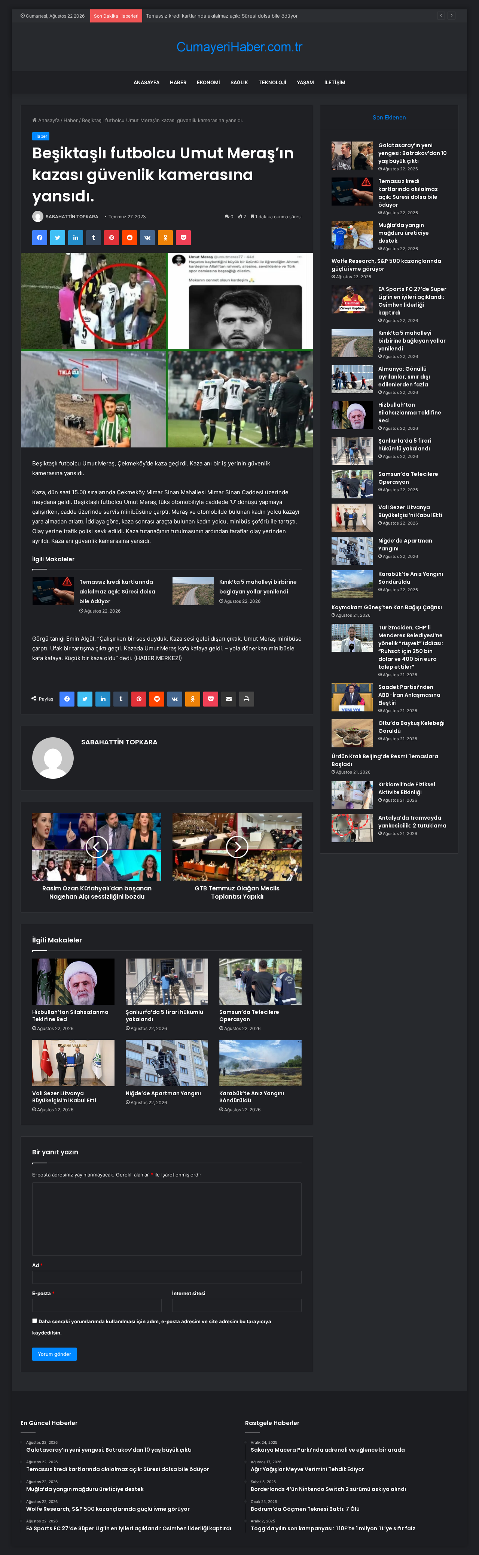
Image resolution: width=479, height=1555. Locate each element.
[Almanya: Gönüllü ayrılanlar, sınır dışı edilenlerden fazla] (352, 379)
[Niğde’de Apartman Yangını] (167, 1063)
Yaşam (305, 82)
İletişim (334, 82)
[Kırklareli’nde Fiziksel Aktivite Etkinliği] (352, 795)
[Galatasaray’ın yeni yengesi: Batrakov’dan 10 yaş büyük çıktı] (352, 156)
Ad (37, 1265)
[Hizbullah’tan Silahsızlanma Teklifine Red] (73, 982)
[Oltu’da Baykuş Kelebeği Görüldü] (352, 733)
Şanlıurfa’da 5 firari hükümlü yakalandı (164, 1015)
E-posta (43, 1293)
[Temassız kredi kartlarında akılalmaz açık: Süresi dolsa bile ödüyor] (53, 591)
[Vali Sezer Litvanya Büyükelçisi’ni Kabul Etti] (73, 1063)
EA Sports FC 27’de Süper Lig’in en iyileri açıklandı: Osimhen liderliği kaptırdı (412, 300)
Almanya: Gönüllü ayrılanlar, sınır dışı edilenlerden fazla (404, 376)
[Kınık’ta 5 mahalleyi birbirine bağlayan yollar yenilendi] (193, 591)
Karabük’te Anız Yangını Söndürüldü (251, 1097)
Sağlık (239, 82)
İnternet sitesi (188, 1293)
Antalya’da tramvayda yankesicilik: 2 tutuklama (412, 821)
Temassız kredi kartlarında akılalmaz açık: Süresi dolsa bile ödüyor (117, 591)
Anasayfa (146, 82)
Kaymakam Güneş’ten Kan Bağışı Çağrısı (387, 607)
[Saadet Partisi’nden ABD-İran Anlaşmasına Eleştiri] (352, 697)
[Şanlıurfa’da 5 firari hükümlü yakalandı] (167, 982)
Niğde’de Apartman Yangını (163, 1093)
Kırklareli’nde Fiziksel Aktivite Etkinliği (406, 788)
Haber (178, 82)
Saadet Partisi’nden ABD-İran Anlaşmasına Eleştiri (409, 695)
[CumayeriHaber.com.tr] (239, 47)
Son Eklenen (389, 117)
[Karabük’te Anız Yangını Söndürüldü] (260, 1063)
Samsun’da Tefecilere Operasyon (249, 1015)
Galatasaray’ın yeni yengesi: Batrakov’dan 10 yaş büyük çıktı (412, 153)
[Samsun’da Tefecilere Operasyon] (260, 982)
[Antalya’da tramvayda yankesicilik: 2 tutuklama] (352, 828)
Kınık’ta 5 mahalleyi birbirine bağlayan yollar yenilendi (412, 340)
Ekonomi (208, 82)
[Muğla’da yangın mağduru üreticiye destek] (352, 235)
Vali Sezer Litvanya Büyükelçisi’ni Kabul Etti (64, 1097)
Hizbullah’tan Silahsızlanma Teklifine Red (70, 1015)
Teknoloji (272, 82)
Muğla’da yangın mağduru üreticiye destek (195, 16)
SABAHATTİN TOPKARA (72, 216)
